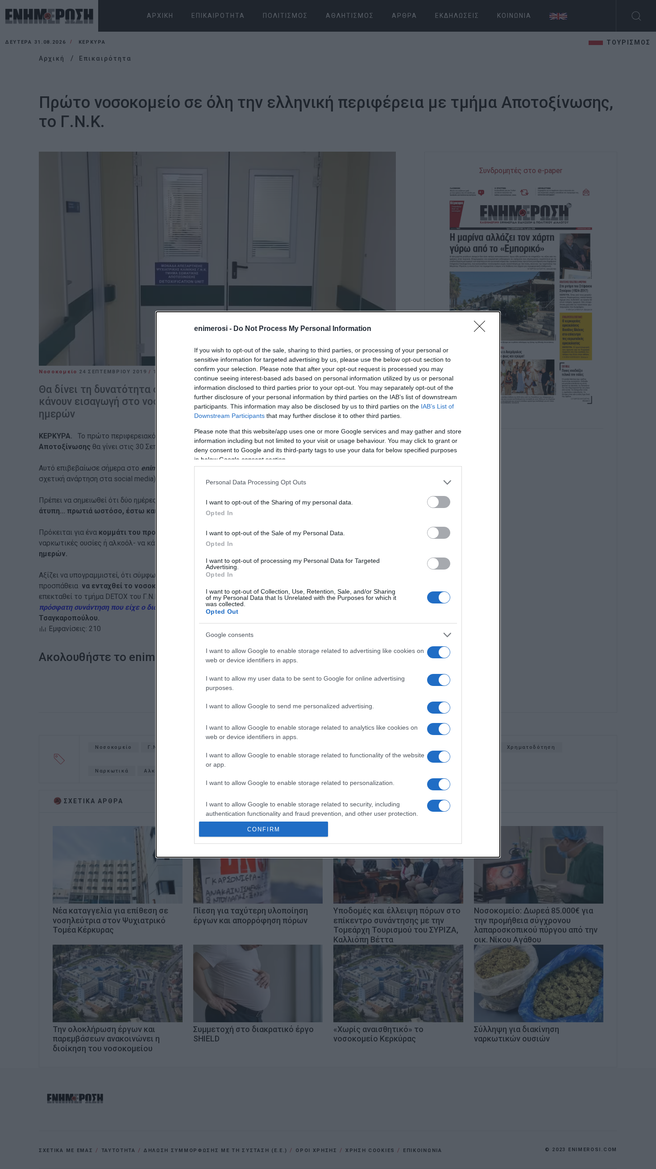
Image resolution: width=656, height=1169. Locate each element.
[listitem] (328, 482)
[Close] (482, 329)
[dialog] (328, 584)
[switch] (438, 502)
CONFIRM (263, 829)
